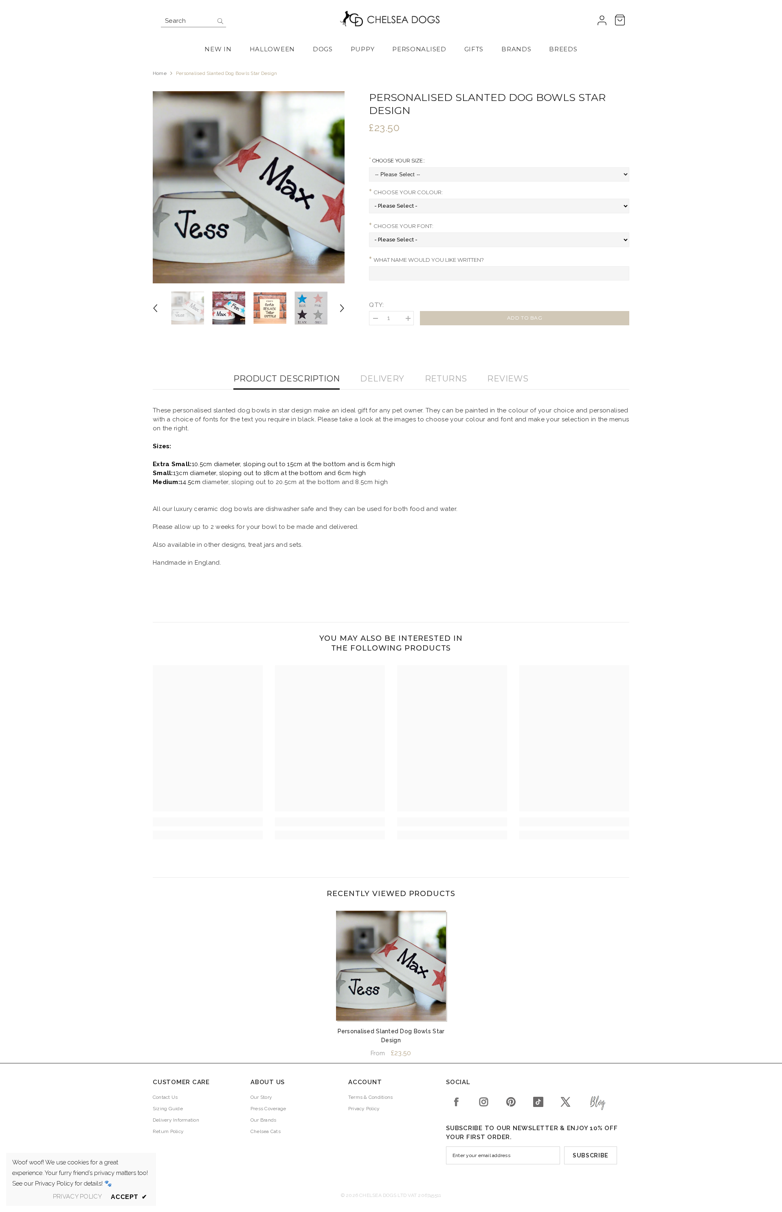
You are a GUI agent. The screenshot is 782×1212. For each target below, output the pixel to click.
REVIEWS (507, 379)
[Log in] (602, 21)
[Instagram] (483, 1101)
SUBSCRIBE (590, 1155)
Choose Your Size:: (398, 161)
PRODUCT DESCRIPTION (286, 379)
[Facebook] (456, 1101)
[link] (208, 821)
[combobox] (187, 21)
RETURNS (446, 379)
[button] (155, 308)
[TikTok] (538, 1101)
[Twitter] (565, 1101)
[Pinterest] (511, 1101)
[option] (249, 187)
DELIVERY (382, 379)
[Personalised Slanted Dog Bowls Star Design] (391, 966)
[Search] (193, 21)
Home (160, 73)
